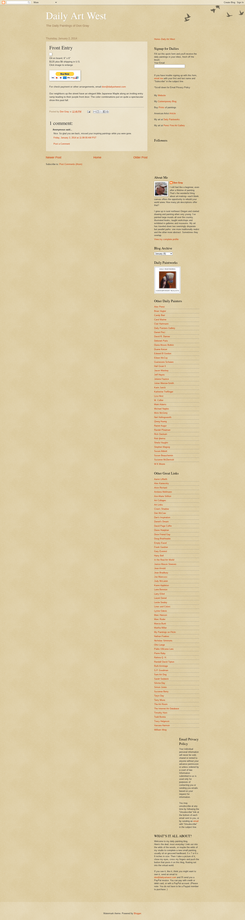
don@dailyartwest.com (114, 86)
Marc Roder (159, 619)
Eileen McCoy (161, 358)
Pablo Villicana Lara (163, 649)
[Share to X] (101, 111)
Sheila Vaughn (161, 442)
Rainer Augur (160, 426)
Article (173, 113)
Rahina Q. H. (160, 657)
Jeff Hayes (159, 374)
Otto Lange (159, 645)
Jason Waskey (161, 370)
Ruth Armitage (161, 666)
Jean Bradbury (161, 572)
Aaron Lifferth (160, 479)
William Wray (160, 730)
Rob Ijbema (159, 438)
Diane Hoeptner (161, 530)
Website (162, 95)
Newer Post (53, 157)
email (195, 821)
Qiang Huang (160, 421)
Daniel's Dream (161, 521)
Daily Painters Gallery (164, 328)
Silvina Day (159, 683)
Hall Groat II (160, 366)
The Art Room (161, 704)
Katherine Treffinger (163, 391)
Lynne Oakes (160, 611)
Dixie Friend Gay (162, 534)
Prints (161, 107)
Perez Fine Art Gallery (174, 125)
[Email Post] (88, 111)
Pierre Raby (160, 653)
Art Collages (160, 500)
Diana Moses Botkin (164, 345)
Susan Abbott (160, 451)
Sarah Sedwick (161, 679)
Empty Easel (160, 543)
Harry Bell (159, 555)
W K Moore (159, 464)
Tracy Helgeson (161, 721)
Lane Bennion (160, 589)
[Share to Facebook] (104, 111)
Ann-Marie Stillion (162, 496)
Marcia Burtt (160, 623)
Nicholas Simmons (163, 640)
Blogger (137, 913)
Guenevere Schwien (164, 362)
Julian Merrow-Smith (164, 383)
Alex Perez (159, 306)
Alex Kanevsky (161, 483)
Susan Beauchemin (163, 455)
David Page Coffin (163, 526)
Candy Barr (159, 315)
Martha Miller (160, 628)
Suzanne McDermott (164, 459)
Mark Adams (160, 404)
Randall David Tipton (164, 662)
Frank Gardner (161, 547)
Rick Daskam (160, 434)
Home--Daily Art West (164, 39)
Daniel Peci (159, 332)
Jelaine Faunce (161, 379)
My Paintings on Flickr (165, 632)
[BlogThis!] (98, 111)
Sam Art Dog (160, 674)
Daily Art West (76, 15)
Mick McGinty (161, 413)
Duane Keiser (160, 349)
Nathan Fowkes (161, 636)
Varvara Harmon (162, 725)
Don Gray (178, 182)
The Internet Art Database (166, 708)
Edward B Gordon (162, 353)
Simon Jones (160, 687)
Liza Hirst (158, 396)
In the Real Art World (164, 560)
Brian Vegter (160, 311)
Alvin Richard (160, 487)
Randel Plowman (162, 430)
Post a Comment (62, 144)
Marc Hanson (160, 615)
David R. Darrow (162, 336)
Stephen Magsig (162, 447)
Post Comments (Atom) (70, 164)
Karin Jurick (160, 387)
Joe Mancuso (160, 577)
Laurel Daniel (160, 598)
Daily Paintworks (172, 119)
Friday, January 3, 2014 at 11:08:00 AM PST (75, 137)
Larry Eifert (159, 594)
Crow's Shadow (161, 509)
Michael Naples (161, 408)
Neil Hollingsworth (162, 417)
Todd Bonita (160, 717)
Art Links (158, 504)
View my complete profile (166, 239)
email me (158, 78)
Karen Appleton (161, 585)
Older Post (140, 157)
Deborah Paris (161, 341)
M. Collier (158, 400)
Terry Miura (159, 700)
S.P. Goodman (161, 670)
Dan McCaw (160, 513)
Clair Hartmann (161, 324)
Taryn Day (159, 695)
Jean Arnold (160, 568)
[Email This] (94, 111)
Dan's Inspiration (162, 517)
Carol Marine (160, 319)
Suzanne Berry (161, 691)
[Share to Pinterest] (107, 111)
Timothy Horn (160, 712)
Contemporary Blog (167, 101)
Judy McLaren (161, 581)
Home (97, 157)
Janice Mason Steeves (165, 564)
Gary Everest (160, 551)
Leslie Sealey (160, 602)
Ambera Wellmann (163, 492)
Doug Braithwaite (162, 538)
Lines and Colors (162, 606)
